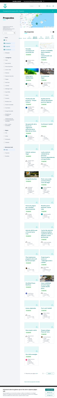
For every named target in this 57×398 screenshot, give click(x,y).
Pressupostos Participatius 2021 (10, 11)
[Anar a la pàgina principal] (12, 6)
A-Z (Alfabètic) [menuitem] (29, 37)
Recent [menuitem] (24, 38)
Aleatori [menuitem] (20, 38)
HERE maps (51, 26)
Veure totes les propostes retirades (32, 381)
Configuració (49, 395)
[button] (5, 37)
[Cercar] (39, 6)
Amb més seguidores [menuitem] (47, 37)
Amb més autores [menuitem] (52, 37)
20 (36, 373)
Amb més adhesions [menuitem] (35, 37)
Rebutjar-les (49, 392)
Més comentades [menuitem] (41, 37)
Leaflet (46, 26)
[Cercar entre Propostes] (14, 33)
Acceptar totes (49, 389)
